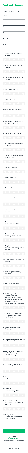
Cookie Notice (16, 448)
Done (14, 431)
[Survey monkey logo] (14, 438)
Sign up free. (21, 440)
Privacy (10, 448)
